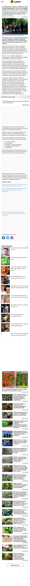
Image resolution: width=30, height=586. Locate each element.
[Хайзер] (15, 1)
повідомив (9, 56)
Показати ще (25, 105)
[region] (12, 116)
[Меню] (2, 2)
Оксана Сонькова (10, 17)
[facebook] (3, 237)
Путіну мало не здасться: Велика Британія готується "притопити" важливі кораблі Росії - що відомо (14, 213)
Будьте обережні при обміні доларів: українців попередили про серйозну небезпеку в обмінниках (14, 190)
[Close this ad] (29, 578)
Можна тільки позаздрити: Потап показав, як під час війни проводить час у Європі (14, 185)
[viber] (11, 237)
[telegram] (7, 237)
